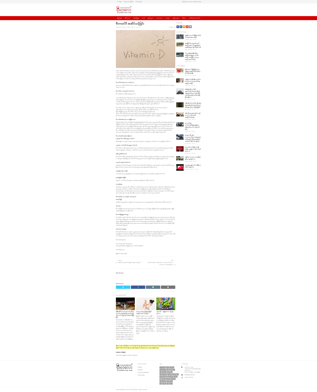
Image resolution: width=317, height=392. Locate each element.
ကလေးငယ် (163, 369)
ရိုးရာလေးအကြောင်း (128, 2)
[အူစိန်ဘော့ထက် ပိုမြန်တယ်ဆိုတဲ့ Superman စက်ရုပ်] (180, 35)
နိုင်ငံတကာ (127, 18)
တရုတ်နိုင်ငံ (175, 374)
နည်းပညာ (150, 18)
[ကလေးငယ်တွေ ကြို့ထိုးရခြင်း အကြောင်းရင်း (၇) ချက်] (145, 298)
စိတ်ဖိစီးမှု (169, 372)
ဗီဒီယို (183, 18)
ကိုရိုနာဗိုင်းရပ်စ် (170, 369)
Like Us (185, 2)
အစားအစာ (162, 381)
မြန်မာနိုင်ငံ (162, 379)
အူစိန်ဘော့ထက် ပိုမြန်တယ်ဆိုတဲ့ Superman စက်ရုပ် (193, 36)
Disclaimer (140, 370)
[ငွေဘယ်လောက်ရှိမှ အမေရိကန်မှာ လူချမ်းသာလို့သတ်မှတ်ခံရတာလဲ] (180, 147)
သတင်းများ (119, 2)
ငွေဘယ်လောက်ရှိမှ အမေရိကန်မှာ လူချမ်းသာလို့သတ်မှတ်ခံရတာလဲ (193, 149)
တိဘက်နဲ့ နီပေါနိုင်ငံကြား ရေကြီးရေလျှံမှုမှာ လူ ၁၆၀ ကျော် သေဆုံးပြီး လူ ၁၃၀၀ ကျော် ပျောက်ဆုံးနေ (192, 56)
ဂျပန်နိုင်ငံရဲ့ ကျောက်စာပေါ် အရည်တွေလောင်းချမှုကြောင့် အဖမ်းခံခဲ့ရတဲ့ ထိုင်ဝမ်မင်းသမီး (193, 45)
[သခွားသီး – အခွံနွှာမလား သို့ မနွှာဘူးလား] (165, 298)
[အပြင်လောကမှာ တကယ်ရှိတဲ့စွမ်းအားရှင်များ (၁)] (180, 157)
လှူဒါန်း (168, 379)
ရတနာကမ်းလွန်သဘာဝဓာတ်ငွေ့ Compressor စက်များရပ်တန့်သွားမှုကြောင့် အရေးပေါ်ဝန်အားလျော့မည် (193, 138)
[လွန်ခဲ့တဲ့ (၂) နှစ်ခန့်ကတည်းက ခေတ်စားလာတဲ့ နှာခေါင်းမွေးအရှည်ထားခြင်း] (180, 79)
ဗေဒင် (143, 18)
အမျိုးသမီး (162, 383)
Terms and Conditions (143, 372)
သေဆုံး (173, 379)
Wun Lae (195, 49)
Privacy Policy (141, 375)
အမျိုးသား (169, 383)
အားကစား (159, 18)
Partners (140, 367)
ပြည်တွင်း (119, 18)
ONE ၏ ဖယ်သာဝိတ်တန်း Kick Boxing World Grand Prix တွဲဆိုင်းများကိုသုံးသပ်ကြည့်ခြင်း (193, 105)
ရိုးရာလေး (124, 390)
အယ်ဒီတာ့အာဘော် (194, 18)
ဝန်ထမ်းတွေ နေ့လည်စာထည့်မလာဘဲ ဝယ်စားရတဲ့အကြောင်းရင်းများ (192, 115)
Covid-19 (162, 367)
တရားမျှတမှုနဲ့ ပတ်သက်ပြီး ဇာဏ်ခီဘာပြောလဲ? (193, 166)
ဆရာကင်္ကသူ (163, 374)
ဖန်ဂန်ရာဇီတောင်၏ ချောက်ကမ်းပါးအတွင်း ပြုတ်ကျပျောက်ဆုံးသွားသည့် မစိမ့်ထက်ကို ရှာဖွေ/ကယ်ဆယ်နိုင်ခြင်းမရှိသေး (192, 93)
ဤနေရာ (147, 348)
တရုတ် (169, 374)
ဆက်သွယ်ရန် (138, 2)
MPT (167, 367)
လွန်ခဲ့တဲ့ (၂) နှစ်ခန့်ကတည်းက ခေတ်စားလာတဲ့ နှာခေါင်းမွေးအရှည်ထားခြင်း (193, 81)
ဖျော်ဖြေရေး (136, 18)
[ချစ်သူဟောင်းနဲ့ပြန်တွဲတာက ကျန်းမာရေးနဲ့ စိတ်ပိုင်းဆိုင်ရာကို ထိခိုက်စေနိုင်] (180, 69)
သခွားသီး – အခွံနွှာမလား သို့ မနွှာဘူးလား (165, 313)
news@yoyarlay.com (190, 375)
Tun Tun (138, 27)
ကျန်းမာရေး (176, 18)
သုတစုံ (167, 18)
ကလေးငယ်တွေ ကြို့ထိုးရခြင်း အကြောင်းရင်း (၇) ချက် (144, 313)
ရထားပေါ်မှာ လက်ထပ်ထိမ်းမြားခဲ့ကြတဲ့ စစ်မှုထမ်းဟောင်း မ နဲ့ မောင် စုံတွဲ (192, 126)
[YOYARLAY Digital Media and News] (126, 10)
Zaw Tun (195, 39)
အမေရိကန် (169, 381)
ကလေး (172, 367)
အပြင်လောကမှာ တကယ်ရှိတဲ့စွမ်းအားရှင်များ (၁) (193, 158)
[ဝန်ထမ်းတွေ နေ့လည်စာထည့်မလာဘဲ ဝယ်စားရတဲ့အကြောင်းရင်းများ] (180, 113)
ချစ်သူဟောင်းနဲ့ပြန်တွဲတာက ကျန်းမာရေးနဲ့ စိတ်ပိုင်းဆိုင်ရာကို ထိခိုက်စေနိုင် (192, 71)
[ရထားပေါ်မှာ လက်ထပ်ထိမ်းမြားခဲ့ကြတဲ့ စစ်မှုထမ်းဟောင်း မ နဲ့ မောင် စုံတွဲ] (180, 123)
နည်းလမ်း (170, 376)
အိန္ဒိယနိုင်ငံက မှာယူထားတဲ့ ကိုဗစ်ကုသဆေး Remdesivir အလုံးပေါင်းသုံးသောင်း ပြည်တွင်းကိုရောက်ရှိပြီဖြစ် (125, 314)
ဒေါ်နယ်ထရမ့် (163, 376)
